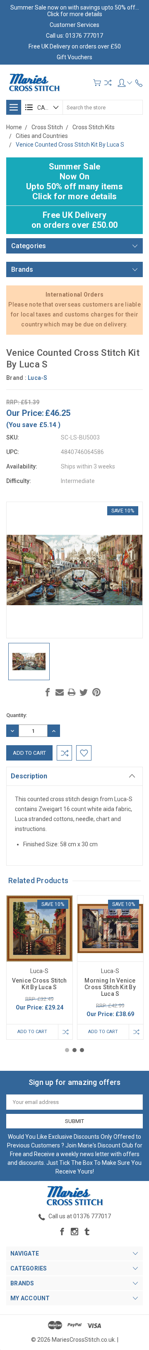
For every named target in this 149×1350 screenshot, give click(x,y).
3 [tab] (82, 1050)
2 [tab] (74, 1050)
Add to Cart (32, 1031)
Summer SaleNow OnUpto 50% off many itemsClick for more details (74, 181)
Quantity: (16, 715)
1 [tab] (67, 1050)
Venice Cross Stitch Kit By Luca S (39, 983)
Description (29, 776)
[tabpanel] (39, 967)
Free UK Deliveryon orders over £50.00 (74, 220)
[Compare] (108, 83)
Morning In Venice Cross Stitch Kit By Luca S (110, 987)
